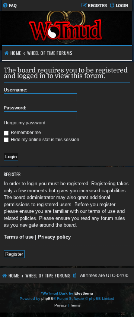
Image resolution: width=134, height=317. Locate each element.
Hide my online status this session (44, 139)
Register (14, 254)
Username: (16, 90)
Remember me (25, 132)
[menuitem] (9, 6)
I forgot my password (24, 122)
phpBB (47, 298)
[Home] (66, 31)
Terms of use (19, 237)
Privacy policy (54, 237)
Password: (15, 108)
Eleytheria (83, 293)
